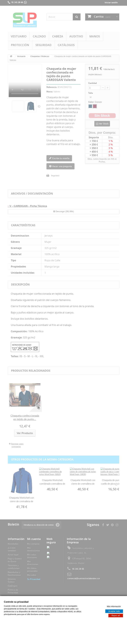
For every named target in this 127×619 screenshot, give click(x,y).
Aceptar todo (114, 611)
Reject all (116, 615)
